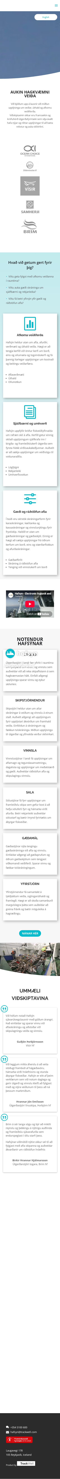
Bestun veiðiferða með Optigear (26, 1338)
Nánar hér (30, 933)
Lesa (16, 1243)
